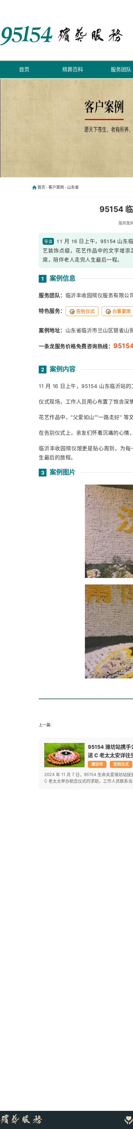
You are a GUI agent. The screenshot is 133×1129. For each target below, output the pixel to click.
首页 (24, 69)
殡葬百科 (72, 69)
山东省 (73, 187)
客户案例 (56, 187)
